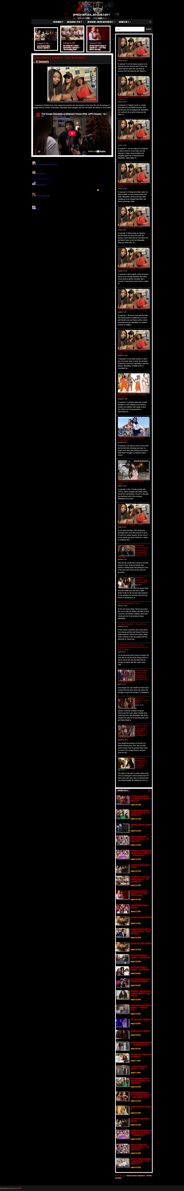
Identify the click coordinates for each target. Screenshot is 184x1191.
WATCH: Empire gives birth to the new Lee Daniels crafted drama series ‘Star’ (140, 763)
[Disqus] (72, 187)
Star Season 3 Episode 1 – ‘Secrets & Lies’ (132, 624)
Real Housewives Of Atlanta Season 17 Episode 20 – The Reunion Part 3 (140, 812)
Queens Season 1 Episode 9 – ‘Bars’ (130, 227)
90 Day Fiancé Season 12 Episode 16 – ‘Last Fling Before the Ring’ (97, 47)
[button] (32, 39)
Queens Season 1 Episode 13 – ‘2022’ (130, 58)
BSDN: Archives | (100, 22)
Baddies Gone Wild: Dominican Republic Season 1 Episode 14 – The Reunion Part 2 (141, 853)
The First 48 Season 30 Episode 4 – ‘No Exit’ (139, 1067)
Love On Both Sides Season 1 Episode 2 (43, 47)
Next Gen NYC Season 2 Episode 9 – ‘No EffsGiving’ (140, 968)
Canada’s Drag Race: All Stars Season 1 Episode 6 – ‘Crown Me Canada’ (141, 931)
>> (147, 71)
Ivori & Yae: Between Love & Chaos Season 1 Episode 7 (140, 980)
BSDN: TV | (74, 22)
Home (118, 1175)
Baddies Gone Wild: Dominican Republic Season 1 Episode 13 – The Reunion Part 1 (141, 1132)
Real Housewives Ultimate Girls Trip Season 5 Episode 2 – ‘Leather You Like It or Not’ (141, 1094)
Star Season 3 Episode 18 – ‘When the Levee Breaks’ (141, 580)
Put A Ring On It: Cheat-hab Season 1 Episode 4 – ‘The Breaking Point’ (72, 47)
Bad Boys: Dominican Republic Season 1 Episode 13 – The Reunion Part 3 (141, 1161)
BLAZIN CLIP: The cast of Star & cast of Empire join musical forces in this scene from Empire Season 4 (133, 647)
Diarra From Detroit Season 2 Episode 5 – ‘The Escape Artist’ (141, 1007)
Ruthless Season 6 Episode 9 (140, 1031)
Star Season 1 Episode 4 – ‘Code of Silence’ (142, 700)
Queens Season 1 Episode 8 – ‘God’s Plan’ (132, 269)
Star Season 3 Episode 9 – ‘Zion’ (128, 603)
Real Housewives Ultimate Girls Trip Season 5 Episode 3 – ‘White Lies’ (141, 798)
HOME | (58, 22)
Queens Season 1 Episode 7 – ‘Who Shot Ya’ (132, 310)
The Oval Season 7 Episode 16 (141, 1019)
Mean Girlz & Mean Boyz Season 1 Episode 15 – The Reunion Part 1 (140, 1147)
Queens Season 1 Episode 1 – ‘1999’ (130, 525)
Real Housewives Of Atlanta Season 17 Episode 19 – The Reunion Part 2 (140, 1080)
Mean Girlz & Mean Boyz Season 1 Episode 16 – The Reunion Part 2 (140, 839)
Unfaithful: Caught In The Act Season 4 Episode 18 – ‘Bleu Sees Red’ (141, 993)
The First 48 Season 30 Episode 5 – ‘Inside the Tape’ (140, 956)
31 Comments (42, 61)
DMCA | (124, 22)
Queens (123, 1175)
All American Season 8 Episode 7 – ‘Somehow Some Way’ (141, 1043)
